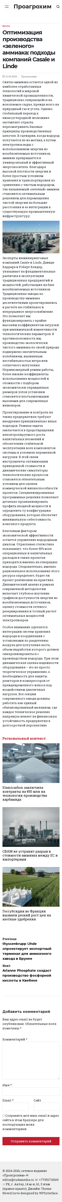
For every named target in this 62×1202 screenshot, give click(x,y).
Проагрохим (33, 6)
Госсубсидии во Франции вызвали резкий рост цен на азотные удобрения (26, 915)
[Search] (58, 6)
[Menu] (6, 6)
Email (8, 1100)
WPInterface (48, 1193)
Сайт (37, 1100)
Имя (7, 1085)
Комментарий (14, 1039)
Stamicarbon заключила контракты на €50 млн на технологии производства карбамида (24, 793)
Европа (6, 26)
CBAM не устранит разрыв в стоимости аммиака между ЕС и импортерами (30, 855)
